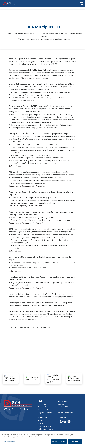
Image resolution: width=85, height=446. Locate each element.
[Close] (81, 435)
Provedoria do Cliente (45, 426)
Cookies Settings (9, 441)
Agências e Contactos (45, 407)
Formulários (42, 404)
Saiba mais (12, 381)
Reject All (74, 441)
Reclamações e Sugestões (46, 429)
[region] (42, 438)
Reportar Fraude (43, 410)
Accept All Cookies (58, 441)
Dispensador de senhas (65, 413)
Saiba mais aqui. (15, 166)
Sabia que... (61, 404)
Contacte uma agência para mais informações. (27, 186)
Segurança (41, 423)
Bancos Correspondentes (66, 410)
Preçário (40, 420)
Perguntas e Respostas (45, 413)
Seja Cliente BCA (63, 407)
